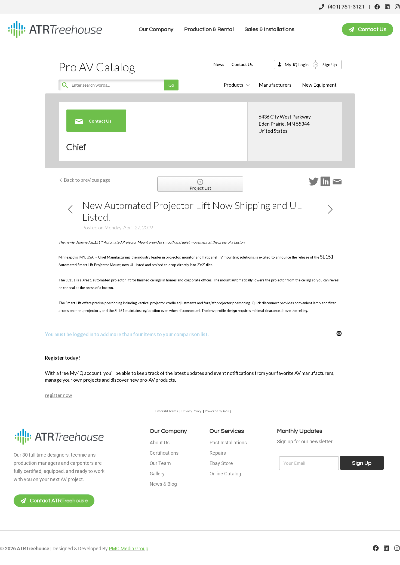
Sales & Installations (269, 29)
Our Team (160, 463)
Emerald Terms (166, 411)
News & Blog (163, 484)
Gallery (157, 473)
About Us (160, 442)
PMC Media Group (128, 548)
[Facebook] (377, 7)
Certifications (164, 453)
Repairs (218, 453)
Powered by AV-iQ (218, 411)
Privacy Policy (191, 411)
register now (58, 395)
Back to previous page (86, 180)
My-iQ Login (297, 64)
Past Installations (228, 442)
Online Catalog (225, 473)
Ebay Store (221, 463)
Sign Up (329, 64)
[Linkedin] (387, 7)
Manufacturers (275, 85)
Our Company (156, 29)
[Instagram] (397, 7)
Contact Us (242, 64)
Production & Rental (209, 29)
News (218, 64)
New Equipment (319, 85)
